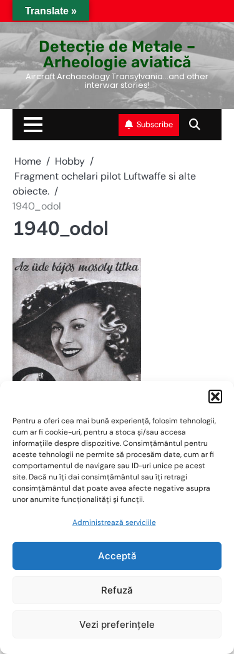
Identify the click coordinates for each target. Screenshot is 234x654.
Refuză (117, 590)
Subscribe (155, 124)
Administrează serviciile (114, 522)
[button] (215, 396)
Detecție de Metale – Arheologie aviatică (117, 54)
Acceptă (117, 556)
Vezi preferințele (117, 624)
